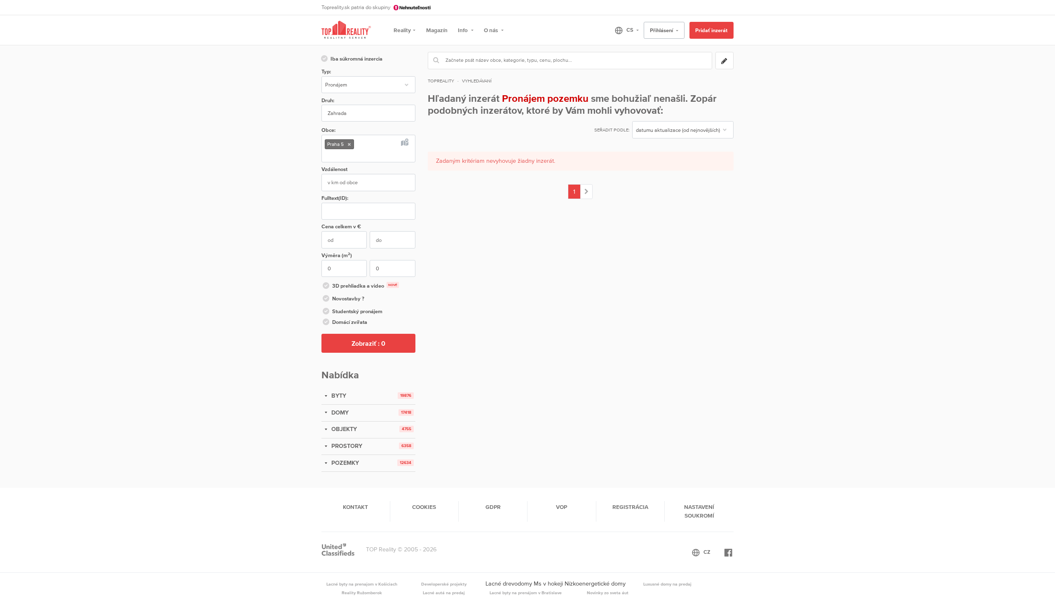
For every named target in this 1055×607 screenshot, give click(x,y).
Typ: (326, 71)
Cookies (424, 507)
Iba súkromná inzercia (356, 59)
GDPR (493, 507)
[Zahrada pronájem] (586, 191)
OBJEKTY (343, 429)
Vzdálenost (334, 169)
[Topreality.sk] (346, 30)
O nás (491, 30)
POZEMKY (344, 462)
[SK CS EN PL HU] (623, 30)
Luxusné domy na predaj (667, 583)
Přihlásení (662, 30)
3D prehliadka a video (364, 286)
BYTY (338, 395)
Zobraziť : (368, 343)
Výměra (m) (336, 254)
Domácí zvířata (349, 322)
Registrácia (630, 507)
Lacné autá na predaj (444, 592)
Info (463, 30)
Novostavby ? (348, 298)
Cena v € (341, 226)
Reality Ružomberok (362, 592)
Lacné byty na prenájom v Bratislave (526, 592)
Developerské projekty (444, 583)
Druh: (327, 100)
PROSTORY (346, 446)
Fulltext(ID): (334, 198)
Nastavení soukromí (699, 511)
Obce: (328, 130)
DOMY (339, 412)
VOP (561, 507)
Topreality (441, 80)
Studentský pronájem (357, 311)
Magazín (437, 30)
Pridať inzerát (711, 30)
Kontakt (355, 507)
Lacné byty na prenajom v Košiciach (361, 583)
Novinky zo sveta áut (607, 592)
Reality (402, 30)
